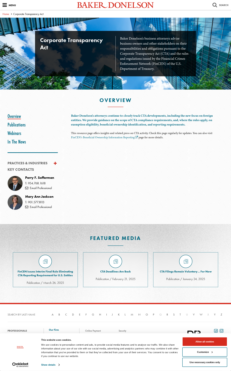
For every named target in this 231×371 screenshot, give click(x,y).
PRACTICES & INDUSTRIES (27, 163)
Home (6, 14)
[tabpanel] (147, 127)
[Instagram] (220, 330)
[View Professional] (15, 183)
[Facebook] (215, 330)
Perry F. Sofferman (39, 178)
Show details (48, 364)
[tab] (14, 116)
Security (122, 330)
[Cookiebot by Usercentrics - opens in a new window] (20, 364)
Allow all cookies (204, 341)
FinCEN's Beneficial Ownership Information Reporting (103, 137)
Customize (203, 352)
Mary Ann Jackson (39, 197)
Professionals (17, 330)
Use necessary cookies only (205, 362)
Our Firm (54, 329)
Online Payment (93, 330)
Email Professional (40, 188)
